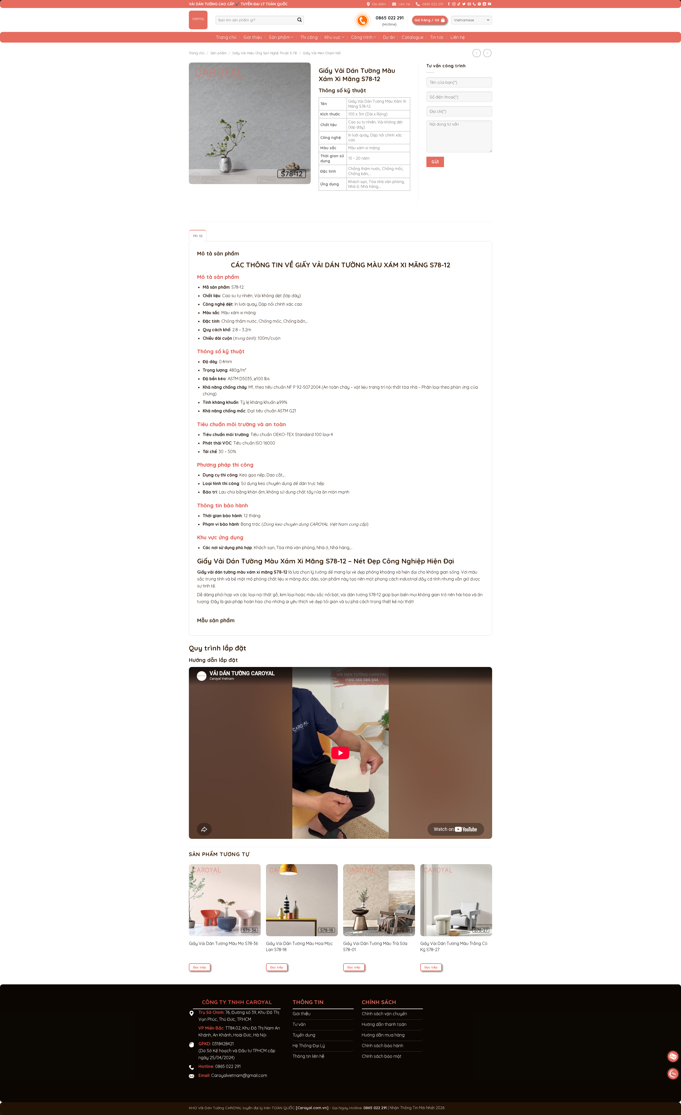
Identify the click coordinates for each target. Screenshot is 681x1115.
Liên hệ (458, 37)
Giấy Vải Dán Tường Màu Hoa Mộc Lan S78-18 (299, 946)
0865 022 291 (228, 1066)
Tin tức (437, 37)
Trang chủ (226, 37)
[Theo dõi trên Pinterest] (479, 4)
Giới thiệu (252, 37)
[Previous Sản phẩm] (487, 53)
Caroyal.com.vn (312, 1107)
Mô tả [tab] (197, 236)
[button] (196, 177)
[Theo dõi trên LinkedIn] (484, 4)
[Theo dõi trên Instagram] (453, 4)
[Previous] (199, 907)
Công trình (361, 37)
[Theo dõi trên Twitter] (464, 4)
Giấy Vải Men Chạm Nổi (322, 53)
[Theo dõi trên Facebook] (448, 4)
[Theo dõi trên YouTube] (489, 4)
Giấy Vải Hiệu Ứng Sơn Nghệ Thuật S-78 (264, 53)
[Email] (673, 1056)
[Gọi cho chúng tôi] (474, 4)
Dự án (389, 37)
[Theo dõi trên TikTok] (458, 4)
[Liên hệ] (673, 1073)
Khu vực (332, 37)
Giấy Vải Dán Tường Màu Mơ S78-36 (223, 943)
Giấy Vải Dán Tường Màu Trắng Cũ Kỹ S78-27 (453, 946)
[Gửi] (299, 20)
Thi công (309, 37)
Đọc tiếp (199, 967)
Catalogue (412, 37)
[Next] (482, 907)
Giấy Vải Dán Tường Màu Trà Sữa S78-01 (375, 946)
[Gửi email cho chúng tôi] (469, 4)
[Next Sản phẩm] (476, 53)
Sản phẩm (279, 37)
